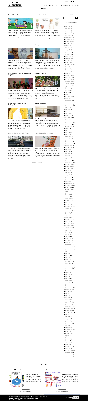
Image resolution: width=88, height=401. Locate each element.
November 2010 (69, 352)
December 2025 (69, 37)
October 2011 (68, 331)
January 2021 (68, 140)
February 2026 (68, 33)
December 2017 (68, 204)
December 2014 (69, 265)
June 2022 (67, 109)
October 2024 (68, 62)
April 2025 (67, 51)
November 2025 (69, 39)
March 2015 (68, 259)
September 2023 (69, 85)
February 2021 (68, 138)
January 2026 (68, 35)
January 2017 (68, 221)
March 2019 (68, 177)
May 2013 (67, 297)
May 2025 (67, 49)
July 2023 (67, 87)
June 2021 (67, 130)
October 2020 (68, 145)
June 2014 (67, 274)
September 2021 (69, 126)
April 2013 (67, 299)
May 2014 (67, 276)
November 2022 (69, 102)
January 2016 (68, 242)
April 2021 (67, 134)
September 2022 (69, 105)
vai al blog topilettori (62, 391)
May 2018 (67, 195)
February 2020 (68, 159)
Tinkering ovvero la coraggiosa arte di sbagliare (19, 74)
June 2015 (67, 253)
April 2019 (67, 176)
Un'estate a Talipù (40, 103)
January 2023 (68, 98)
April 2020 (67, 155)
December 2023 (69, 79)
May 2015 (67, 255)
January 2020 (68, 160)
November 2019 (69, 164)
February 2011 (68, 346)
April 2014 (67, 278)
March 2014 (68, 280)
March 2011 (68, 344)
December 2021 (68, 121)
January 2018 (68, 202)
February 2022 (68, 117)
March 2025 (68, 52)
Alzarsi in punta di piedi (42, 15)
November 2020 (69, 143)
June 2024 (67, 68)
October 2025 (68, 41)
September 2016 (69, 229)
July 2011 (67, 337)
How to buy (60, 5)
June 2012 (67, 316)
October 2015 (68, 248)
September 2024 (69, 64)
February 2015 (68, 261)
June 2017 (67, 212)
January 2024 (68, 77)
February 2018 (68, 200)
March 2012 (68, 322)
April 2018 (67, 196)
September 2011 (69, 333)
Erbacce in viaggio (40, 73)
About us (41, 5)
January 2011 (68, 348)
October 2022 (68, 104)
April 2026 (67, 30)
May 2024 (67, 70)
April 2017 (67, 215)
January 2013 (68, 304)
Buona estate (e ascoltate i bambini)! (19, 370)
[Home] (15, 4)
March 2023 (68, 94)
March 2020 (68, 157)
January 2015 (68, 263)
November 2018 (69, 185)
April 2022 (67, 113)
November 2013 (69, 287)
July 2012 (67, 314)
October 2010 (68, 354)
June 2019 (67, 172)
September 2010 (69, 356)
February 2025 (68, 54)
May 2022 (67, 111)
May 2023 (67, 90)
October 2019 (68, 166)
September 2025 (69, 43)
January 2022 (68, 119)
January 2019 (68, 181)
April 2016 (67, 236)
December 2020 (69, 142)
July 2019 (67, 170)
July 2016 (67, 231)
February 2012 (68, 323)
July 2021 (67, 128)
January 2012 (68, 325)
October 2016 (68, 227)
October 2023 (68, 83)
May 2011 (67, 340)
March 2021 (68, 136)
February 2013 (68, 303)
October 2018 (68, 187)
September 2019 (69, 168)
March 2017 (68, 217)
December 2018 (68, 183)
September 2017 (69, 210)
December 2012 (68, 306)
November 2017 (68, 206)
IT (76, 1)
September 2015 (69, 250)
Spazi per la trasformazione (43, 45)
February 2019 (68, 179)
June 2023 (67, 88)
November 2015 (69, 246)
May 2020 (67, 153)
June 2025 (67, 47)
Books (53, 5)
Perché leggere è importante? (44, 133)
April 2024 (67, 71)
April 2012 (67, 320)
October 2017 (68, 208)
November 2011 (68, 329)
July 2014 (67, 272)
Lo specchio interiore (14, 45)
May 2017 (67, 213)
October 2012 (68, 310)
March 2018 (68, 198)
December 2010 (69, 350)
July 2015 (67, 251)
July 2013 (67, 293)
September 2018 (69, 189)
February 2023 (68, 96)
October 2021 (68, 124)
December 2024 (69, 58)
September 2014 (69, 270)
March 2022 (68, 115)
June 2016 (67, 232)
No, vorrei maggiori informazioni (16, 399)
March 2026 (68, 32)
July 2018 (67, 191)
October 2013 (68, 289)
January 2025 (68, 56)
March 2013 (68, 301)
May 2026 (67, 28)
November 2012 (69, 308)
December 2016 (69, 223)
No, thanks (75, 397)
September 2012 (69, 312)
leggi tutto (24, 38)
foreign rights (68, 5)
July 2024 (67, 66)
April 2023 (67, 92)
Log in (66, 1)
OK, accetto (69, 397)
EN (78, 1)
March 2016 (68, 238)
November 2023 (69, 81)
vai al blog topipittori (25, 391)
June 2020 (67, 151)
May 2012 (67, 318)
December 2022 (69, 100)
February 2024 (68, 75)
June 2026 (67, 26)
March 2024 (68, 73)
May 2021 (67, 132)
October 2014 (68, 268)
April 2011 (67, 342)
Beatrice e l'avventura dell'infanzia (18, 133)
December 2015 (68, 244)
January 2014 (68, 284)
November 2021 (69, 123)
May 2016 (67, 234)
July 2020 (67, 149)
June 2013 (67, 295)
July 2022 (67, 107)
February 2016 (68, 240)
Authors (47, 5)
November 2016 (69, 225)
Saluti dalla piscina (13, 15)
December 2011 (68, 327)
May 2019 (67, 174)
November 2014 (69, 267)
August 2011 (68, 335)
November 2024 (69, 60)
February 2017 (68, 219)
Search (77, 17)
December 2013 (68, 285)
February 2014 (68, 282)
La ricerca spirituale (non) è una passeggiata (17, 104)
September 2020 (69, 147)
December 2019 (69, 162)
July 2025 (67, 45)
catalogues (76, 5)
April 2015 (67, 257)
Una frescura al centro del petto (54, 370)
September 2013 (69, 291)
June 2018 (67, 193)
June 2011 (67, 339)
